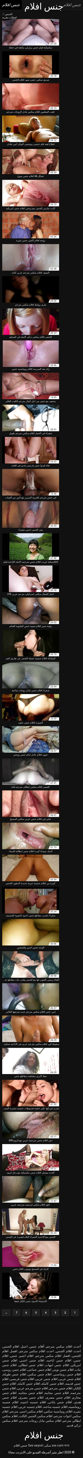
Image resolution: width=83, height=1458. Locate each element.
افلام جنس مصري (31, 1397)
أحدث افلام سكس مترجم (63, 1346)
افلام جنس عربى (70, 1379)
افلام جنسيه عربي (30, 1407)
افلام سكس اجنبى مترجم (26, 1411)
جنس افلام (20, 1445)
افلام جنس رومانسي (67, 1374)
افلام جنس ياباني (60, 1402)
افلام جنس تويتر (63, 1369)
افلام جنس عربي (47, 1379)
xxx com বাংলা (60, 1445)
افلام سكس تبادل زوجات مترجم (40, 1420)
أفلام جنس (37, 1346)
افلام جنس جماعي (40, 1369)
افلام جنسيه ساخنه (55, 1407)
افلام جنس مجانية (57, 1393)
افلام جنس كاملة (53, 1383)
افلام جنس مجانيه (31, 1393)
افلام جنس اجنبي (32, 1360)
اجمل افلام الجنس (15, 1346)
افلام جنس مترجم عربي (32, 1388)
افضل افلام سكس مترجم (53, 1355)
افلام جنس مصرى (58, 1397)
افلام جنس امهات (57, 1365)
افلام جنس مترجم (60, 1388)
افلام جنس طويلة (14, 1374)
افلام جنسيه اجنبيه (33, 1402)
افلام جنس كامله (29, 1383)
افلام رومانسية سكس (58, 1411)
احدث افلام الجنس (68, 1351)
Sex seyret (35, 1445)
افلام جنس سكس (40, 1374)
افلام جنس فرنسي (22, 1379)
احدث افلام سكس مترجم (36, 1351)
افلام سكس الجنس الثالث (36, 1416)
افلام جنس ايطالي (31, 1365)
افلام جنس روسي (14, 1369)
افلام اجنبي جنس (21, 1355)
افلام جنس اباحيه (59, 1360)
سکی (47, 1445)
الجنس (8, 14)
